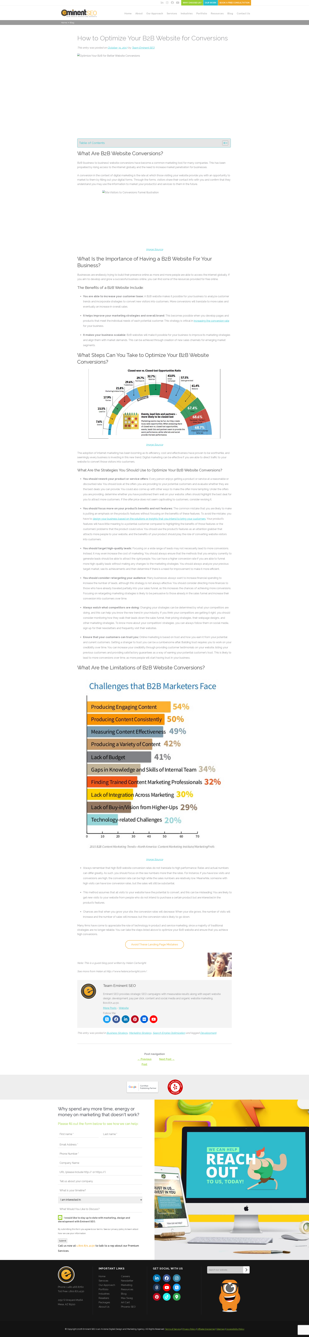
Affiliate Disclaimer (206, 1329)
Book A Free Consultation (234, 2)
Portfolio (201, 13)
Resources (217, 13)
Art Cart (125, 1302)
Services (172, 13)
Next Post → (167, 1059)
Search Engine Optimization (169, 1032)
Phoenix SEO (128, 1306)
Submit (62, 1240)
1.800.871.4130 (85, 1245)
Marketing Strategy (140, 1032)
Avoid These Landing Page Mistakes (154, 944)
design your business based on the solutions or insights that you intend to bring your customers (149, 518)
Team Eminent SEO (143, 47)
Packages (104, 1302)
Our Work (210, 2)
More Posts (110, 1008)
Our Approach (154, 13)
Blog (230, 13)
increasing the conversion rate (211, 320)
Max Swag (127, 1298)
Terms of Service (173, 1329)
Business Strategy (117, 1032)
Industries (187, 13)
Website (124, 1008)
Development (208, 1032)
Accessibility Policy (235, 1329)
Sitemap (221, 1329)
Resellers (104, 1298)
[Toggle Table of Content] (223, 143)
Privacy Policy (189, 1329)
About (139, 13)
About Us (104, 1306)
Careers (125, 1276)
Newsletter (127, 1280)
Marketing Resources (127, 1287)
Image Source (154, 444)
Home (128, 13)
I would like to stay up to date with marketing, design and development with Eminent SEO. (94, 1220)
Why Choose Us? (192, 2)
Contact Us (243, 13)
